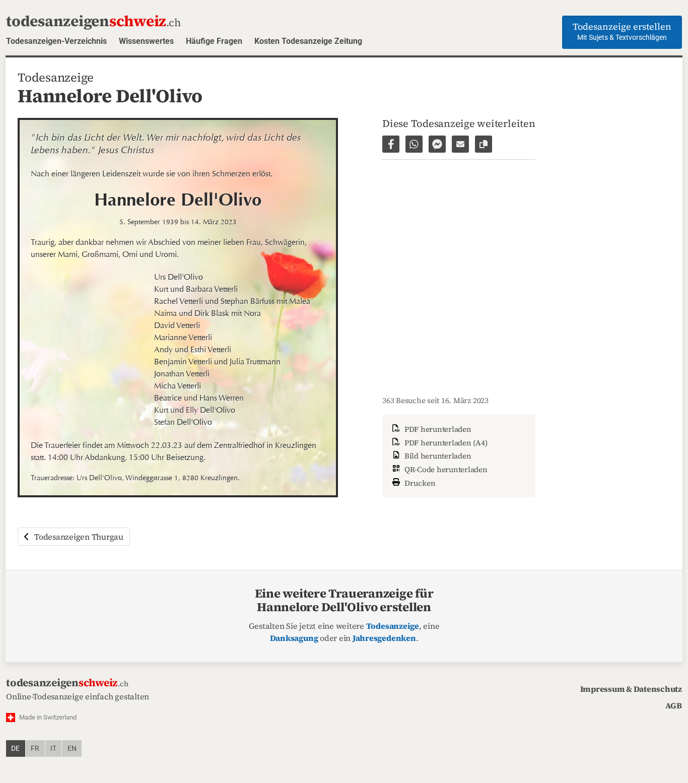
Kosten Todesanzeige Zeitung (308, 41)
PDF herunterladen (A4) (444, 442)
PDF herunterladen (436, 429)
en (72, 748)
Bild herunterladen (436, 455)
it (53, 748)
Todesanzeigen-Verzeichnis (56, 41)
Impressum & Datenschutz (631, 688)
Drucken (419, 483)
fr (35, 748)
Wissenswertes (146, 41)
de (15, 748)
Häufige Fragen (214, 41)
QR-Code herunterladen (445, 469)
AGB (673, 705)
